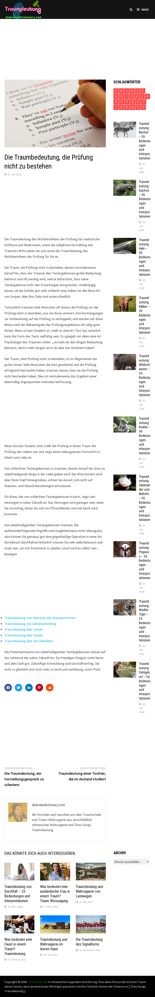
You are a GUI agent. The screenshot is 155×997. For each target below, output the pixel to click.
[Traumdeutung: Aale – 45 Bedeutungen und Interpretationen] (124, 240)
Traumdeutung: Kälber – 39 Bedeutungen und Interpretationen (144, 315)
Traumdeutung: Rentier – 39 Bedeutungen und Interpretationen (144, 141)
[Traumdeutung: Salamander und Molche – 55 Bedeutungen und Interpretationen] (124, 477)
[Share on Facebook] (8, 687)
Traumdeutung (37, 982)
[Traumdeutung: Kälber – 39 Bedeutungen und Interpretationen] (124, 298)
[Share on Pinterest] (39, 687)
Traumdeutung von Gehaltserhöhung (30, 623)
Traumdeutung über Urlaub (23, 635)
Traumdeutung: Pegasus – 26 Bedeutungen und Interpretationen (144, 560)
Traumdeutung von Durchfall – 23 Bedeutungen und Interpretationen (18, 893)
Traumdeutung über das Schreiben (28, 641)
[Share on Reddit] (49, 687)
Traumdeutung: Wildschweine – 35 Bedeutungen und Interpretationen (144, 375)
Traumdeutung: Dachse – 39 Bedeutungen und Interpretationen (144, 199)
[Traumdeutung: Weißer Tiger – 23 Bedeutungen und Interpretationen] (124, 602)
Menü (145, 9)
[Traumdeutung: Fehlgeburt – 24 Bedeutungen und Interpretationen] (124, 664)
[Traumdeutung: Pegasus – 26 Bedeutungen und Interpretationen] (124, 544)
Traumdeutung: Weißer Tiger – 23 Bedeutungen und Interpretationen (144, 620)
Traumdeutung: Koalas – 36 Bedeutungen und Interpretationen (144, 435)
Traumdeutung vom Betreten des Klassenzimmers (40, 618)
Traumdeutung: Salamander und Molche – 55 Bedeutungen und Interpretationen (144, 498)
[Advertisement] (77, 45)
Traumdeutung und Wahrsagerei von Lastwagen (89, 891)
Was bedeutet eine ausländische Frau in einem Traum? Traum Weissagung (55, 893)
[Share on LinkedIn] (29, 687)
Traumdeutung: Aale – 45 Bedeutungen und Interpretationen (144, 257)
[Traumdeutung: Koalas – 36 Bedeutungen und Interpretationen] (124, 419)
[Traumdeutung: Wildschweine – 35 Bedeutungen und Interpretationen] (124, 356)
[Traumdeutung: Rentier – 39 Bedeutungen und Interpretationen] (124, 124)
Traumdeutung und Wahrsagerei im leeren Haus (53, 944)
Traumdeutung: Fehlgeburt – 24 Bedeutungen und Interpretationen (144, 681)
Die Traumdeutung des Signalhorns (89, 941)
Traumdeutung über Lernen (23, 629)
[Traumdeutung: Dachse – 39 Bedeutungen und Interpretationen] (124, 182)
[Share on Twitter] (18, 687)
